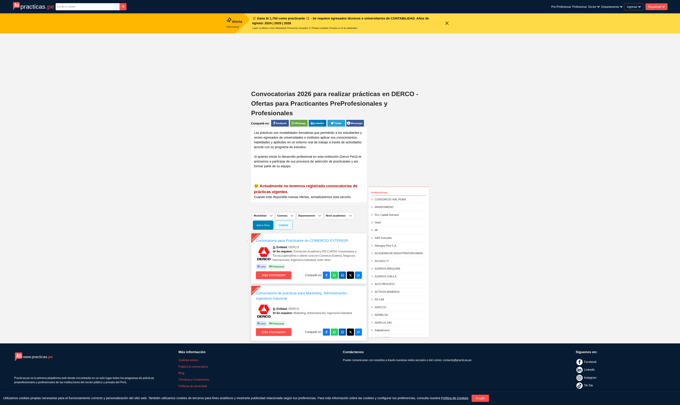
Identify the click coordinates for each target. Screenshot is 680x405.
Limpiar (283, 225)
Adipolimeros (382, 330)
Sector (592, 6)
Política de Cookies (454, 398)
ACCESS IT (382, 261)
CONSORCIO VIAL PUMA (390, 199)
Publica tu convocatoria (193, 366)
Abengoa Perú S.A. (386, 245)
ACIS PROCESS (385, 284)
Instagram (589, 377)
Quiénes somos (188, 360)
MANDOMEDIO (384, 207)
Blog (181, 373)
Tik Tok (588, 385)
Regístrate (655, 6)
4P (376, 230)
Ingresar (632, 6)
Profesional (579, 6)
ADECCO (380, 307)
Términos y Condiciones (193, 379)
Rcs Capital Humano (387, 214)
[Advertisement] (340, 59)
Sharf (378, 222)
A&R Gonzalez (383, 237)
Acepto (480, 398)
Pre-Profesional (561, 6)
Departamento (610, 6)
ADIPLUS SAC (383, 322)
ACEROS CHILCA (385, 276)
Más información (273, 275)
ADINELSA (381, 314)
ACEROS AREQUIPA (387, 268)
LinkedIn (589, 369)
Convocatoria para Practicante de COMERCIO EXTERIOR (302, 241)
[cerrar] (447, 23)
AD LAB (379, 299)
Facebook (590, 361)
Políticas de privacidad (192, 386)
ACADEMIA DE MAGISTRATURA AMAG (399, 253)
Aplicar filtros (263, 225)
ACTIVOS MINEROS (387, 291)
